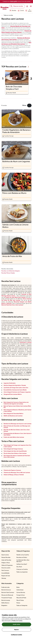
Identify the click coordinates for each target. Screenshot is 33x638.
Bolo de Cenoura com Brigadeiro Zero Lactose (16, 43)
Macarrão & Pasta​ (21, 597)
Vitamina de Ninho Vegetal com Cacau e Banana (16, 31)
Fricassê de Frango (6, 597)
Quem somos (5, 555)
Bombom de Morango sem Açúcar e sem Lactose (17, 423)
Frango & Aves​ (20, 595)
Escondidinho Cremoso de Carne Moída (15, 390)
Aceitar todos (16, 624)
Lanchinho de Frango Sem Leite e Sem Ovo (16, 387)
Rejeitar (16, 629)
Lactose (21, 305)
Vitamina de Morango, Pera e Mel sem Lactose (17, 472)
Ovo (13, 305)
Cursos (22, 10)
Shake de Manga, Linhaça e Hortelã (14, 474)
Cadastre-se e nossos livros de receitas (16, 1)
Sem (10, 305)
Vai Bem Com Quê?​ (21, 564)
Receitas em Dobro (21, 557)
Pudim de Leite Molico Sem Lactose (14, 437)
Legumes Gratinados (9, 383)
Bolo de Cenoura (6, 590)
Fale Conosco (5, 570)
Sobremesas (19, 590)
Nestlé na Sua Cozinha (22, 555)
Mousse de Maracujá (7, 595)
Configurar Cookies (16, 634)
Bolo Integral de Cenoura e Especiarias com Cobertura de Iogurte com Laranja (16, 403)
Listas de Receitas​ (6, 560)
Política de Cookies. (17, 620)
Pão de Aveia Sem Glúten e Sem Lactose (15, 453)
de (5, 305)
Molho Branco (5, 603)
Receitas (14, 10)
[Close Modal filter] (29, 105)
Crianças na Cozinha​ (22, 569)
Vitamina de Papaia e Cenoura (12, 470)
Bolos (18, 587)
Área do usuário (5, 568)
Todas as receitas (8, 15)
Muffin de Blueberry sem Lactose (13, 416)
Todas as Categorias (21, 605)
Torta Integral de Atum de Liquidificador (15, 451)
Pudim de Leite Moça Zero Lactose (16, 297)
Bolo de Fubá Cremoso (7, 592)
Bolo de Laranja (5, 600)
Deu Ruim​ (19, 566)
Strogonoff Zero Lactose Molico (13, 394)
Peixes (18, 603)
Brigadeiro (4, 605)
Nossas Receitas (5, 557)
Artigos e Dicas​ (5, 562)
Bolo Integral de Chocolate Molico (13, 413)
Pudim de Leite (5, 587)
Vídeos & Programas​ (7, 565)
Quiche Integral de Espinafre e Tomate (15, 385)
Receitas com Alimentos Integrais (10, 271)
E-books (29, 10)
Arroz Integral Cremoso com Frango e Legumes (17, 392)
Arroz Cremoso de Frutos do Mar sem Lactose (16, 299)
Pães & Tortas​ (20, 600)
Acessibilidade (5, 573)
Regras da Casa (5, 575)
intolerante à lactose (25, 342)
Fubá (7, 305)
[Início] (5, 8)
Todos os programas (21, 572)
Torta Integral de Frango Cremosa (13, 449)
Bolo (2, 305)
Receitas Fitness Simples (8, 273)
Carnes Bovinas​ (20, 592)
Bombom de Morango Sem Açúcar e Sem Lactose (15, 38)
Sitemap (3, 578)
